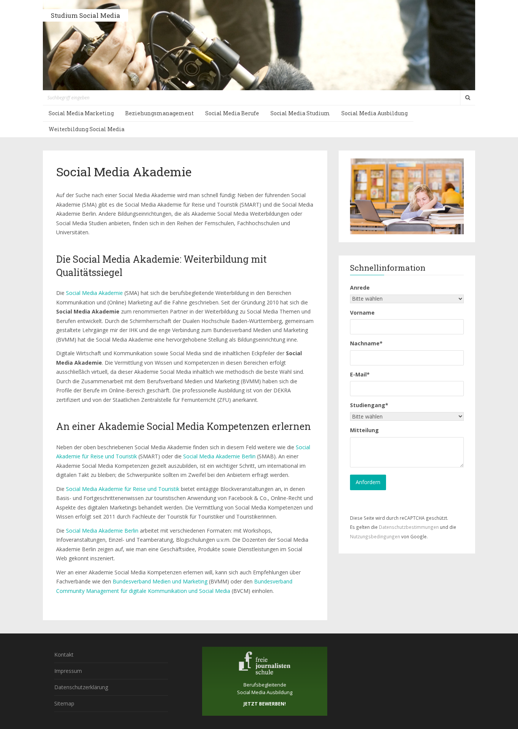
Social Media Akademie (94, 292)
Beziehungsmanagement (159, 113)
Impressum (68, 670)
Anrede (360, 287)
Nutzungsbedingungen (375, 536)
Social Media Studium (300, 113)
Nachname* (366, 343)
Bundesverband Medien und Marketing (160, 581)
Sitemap (64, 703)
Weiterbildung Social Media (86, 129)
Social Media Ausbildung (374, 113)
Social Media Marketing (81, 113)
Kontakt (64, 654)
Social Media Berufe (232, 113)
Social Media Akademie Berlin (219, 456)
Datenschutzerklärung (81, 687)
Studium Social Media (85, 15)
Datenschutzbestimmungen (409, 527)
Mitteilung (364, 430)
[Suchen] (467, 97)
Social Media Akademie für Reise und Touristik (122, 488)
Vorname (362, 312)
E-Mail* (360, 374)
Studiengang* (369, 405)
